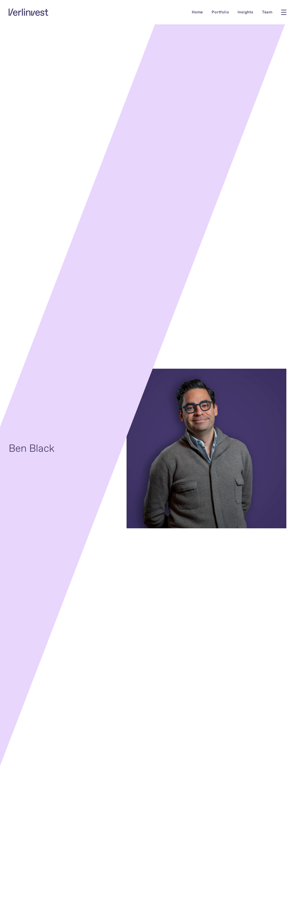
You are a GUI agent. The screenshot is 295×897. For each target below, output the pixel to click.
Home (197, 12)
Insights (245, 12)
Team (267, 12)
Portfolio (220, 12)
